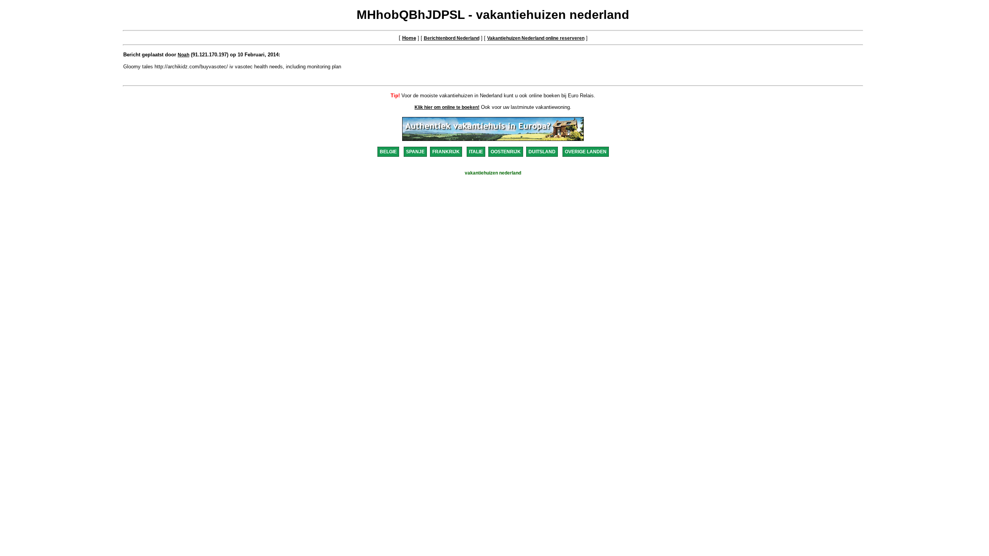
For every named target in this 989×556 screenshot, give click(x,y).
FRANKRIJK (446, 151)
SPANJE (415, 151)
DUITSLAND (542, 151)
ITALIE (476, 151)
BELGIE (388, 151)
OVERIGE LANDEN (586, 151)
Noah (183, 55)
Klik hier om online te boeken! (447, 107)
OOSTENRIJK (506, 151)
